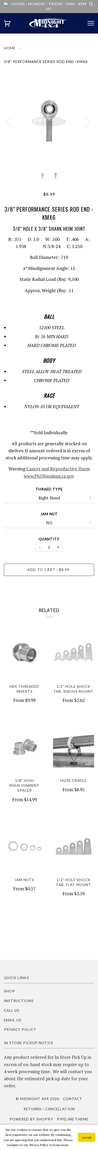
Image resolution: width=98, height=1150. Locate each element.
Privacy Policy (20, 1029)
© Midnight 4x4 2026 (37, 1099)
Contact (72, 1099)
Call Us (11, 1010)
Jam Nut (49, 514)
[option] (49, 121)
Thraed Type (49, 489)
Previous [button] (13, 121)
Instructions (19, 1001)
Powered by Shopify (31, 1119)
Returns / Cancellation (49, 1109)
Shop (9, 991)
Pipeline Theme (72, 1119)
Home (9, 48)
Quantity (49, 539)
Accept (86, 1137)
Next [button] (84, 121)
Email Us (12, 1020)
